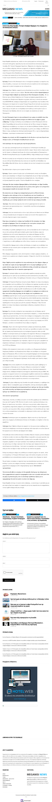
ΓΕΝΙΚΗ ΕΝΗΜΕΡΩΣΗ (6, 780)
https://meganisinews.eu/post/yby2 (26, 496)
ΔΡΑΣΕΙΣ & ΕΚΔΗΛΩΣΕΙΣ (7, 783)
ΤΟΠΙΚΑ (4, 514)
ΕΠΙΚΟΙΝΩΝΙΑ (5, 787)
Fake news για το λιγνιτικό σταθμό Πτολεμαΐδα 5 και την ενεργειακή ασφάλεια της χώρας (26, 605)
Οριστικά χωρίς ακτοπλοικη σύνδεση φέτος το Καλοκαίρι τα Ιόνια (29, 599)
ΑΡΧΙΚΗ (4, 773)
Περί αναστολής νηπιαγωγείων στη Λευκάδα (23, 617)
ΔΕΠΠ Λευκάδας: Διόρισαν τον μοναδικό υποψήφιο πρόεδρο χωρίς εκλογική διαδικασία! (27, 640)
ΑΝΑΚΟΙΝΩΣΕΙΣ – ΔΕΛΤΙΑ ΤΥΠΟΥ (8, 778)
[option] (31, 17)
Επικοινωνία (41, 1)
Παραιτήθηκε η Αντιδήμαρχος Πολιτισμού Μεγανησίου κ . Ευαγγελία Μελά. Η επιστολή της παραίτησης (27, 623)
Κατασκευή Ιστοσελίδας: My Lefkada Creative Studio (26, 795)
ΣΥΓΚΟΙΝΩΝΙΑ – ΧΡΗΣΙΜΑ (7, 785)
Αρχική (35, 1)
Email (4, 563)
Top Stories (5, 23)
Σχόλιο (4, 541)
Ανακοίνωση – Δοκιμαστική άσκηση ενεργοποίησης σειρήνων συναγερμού (14, 517)
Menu (47, 9)
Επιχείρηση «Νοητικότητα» (18, 594)
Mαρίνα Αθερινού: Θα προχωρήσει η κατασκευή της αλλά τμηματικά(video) (27, 637)
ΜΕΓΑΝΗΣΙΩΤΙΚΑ (5, 775)
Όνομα (4, 556)
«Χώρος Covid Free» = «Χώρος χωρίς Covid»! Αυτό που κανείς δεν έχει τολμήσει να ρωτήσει (32, 17)
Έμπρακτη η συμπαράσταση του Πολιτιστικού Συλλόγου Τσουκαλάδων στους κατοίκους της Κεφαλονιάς (38, 518)
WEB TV (4, 782)
